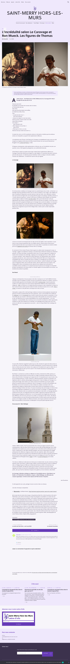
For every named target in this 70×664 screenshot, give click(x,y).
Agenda (12, 2)
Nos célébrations (29, 23)
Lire (4, 596)
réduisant (16, 295)
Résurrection (17, 491)
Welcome (8, 2)
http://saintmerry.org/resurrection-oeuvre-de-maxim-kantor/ (43, 491)
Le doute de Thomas (24, 142)
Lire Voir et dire (41, 282)
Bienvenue (3, 2)
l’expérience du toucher (22, 246)
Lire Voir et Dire (32, 198)
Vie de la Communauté (20, 23)
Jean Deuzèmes (5, 39)
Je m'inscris (46, 653)
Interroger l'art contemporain (27, 519)
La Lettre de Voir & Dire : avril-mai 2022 (21, 526)
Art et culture (48, 23)
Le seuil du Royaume (43, 456)
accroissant (25, 295)
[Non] (68, 662)
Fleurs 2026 (8, 587)
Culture (15, 519)
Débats (22, 2)
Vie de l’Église (36, 23)
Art (2, 28)
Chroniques (42, 23)
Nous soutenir (28, 2)
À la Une (3, 587)
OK (62, 662)
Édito (53, 23)
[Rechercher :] (68, 2)
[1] (29, 254)
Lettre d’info (17, 2)
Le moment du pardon (52, 526)
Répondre (18, 544)
